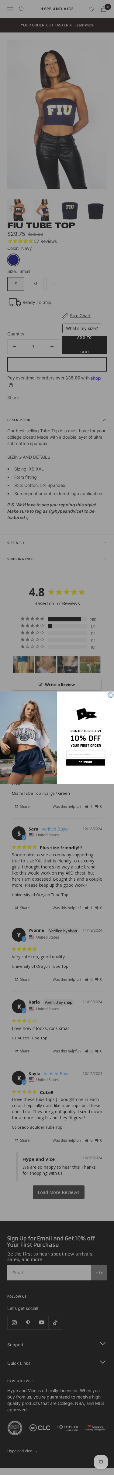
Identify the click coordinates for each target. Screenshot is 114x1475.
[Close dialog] (110, 695)
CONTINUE (85, 762)
